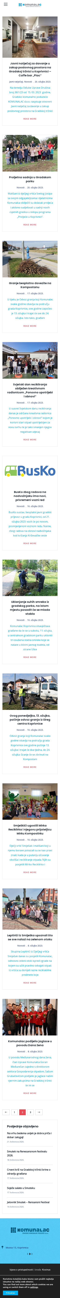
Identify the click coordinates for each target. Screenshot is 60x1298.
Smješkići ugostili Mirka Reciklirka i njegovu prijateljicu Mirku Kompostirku (30, 829)
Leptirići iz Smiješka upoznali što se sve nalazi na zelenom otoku (30, 937)
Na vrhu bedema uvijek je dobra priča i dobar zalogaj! (29, 1135)
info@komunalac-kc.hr (35, 1247)
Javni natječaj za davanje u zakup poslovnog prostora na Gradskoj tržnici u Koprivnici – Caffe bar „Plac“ (30, 69)
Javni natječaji (16, 81)
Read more (30, 118)
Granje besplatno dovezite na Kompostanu (30, 285)
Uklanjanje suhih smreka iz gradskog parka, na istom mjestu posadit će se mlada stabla (30, 608)
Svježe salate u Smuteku (21, 1188)
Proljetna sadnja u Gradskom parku (30, 179)
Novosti (28, 81)
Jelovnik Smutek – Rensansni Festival (28, 1202)
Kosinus (46, 1269)
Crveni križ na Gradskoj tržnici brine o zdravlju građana (28, 1171)
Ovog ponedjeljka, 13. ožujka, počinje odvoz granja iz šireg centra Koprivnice (30, 719)
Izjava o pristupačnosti (21, 1269)
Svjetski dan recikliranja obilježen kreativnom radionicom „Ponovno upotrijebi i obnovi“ (30, 390)
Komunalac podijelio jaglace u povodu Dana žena (30, 1043)
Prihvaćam (10, 1293)
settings (34, 1287)
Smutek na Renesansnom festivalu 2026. (27, 1153)
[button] (27, 1254)
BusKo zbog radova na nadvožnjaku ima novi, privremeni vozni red (30, 496)
